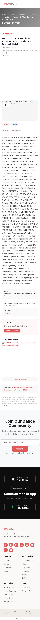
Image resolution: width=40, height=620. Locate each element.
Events (12, 15)
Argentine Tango (28, 560)
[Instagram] (16, 545)
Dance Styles (8, 598)
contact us (5, 406)
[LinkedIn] (22, 545)
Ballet (24, 564)
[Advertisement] (20, 78)
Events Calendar (10, 594)
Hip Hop (25, 578)
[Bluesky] (11, 550)
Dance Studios (9, 587)
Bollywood (25, 571)
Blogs (6, 571)
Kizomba (22, 15)
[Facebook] (6, 545)
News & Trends (9, 601)
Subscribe (20, 449)
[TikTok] (6, 550)
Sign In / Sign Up (12, 330)
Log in (14, 130)
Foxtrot (24, 574)
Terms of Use (26, 591)
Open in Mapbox (21, 379)
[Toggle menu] (34, 3)
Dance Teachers (10, 591)
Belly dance (26, 567)
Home (4, 15)
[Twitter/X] (11, 545)
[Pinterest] (27, 545)
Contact (6, 564)
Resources (7, 567)
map (16, 306)
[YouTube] (32, 545)
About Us (7, 560)
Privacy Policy (27, 587)
